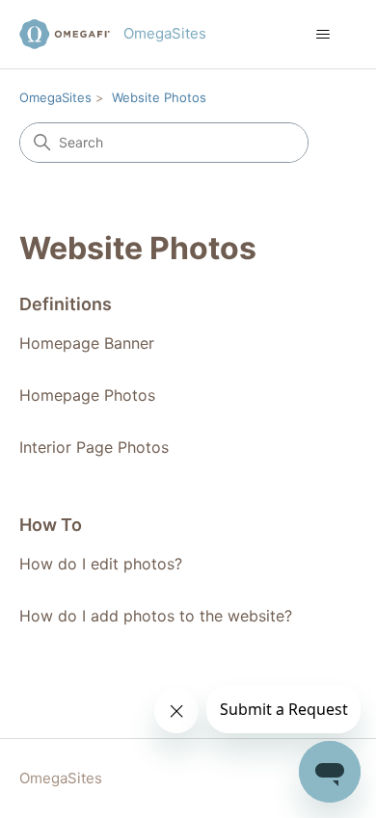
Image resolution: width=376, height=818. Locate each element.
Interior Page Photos (94, 447)
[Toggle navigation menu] (323, 34)
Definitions (65, 304)
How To (50, 525)
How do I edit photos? (100, 563)
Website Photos (159, 97)
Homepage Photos (87, 395)
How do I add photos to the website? (155, 615)
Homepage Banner (86, 343)
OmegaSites (55, 97)
